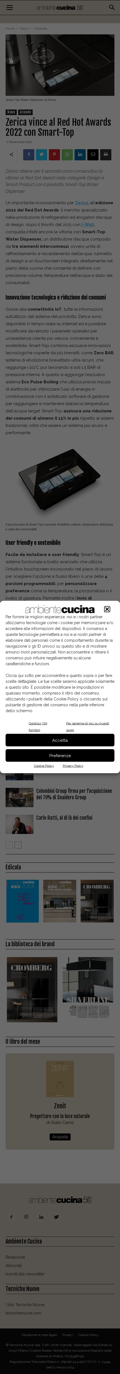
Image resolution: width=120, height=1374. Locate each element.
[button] (107, 609)
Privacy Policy (73, 766)
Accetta (60, 740)
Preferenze (60, 755)
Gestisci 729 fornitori (38, 726)
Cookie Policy (44, 766)
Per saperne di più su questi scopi (87, 726)
